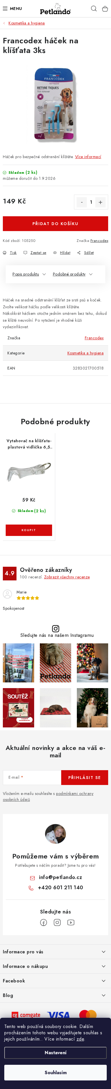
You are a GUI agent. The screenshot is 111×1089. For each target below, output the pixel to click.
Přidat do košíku (55, 224)
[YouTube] (70, 922)
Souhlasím (56, 1072)
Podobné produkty (69, 274)
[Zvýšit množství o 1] (100, 202)
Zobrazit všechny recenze (67, 577)
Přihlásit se (84, 777)
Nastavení (56, 1052)
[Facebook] (43, 922)
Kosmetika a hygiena (85, 353)
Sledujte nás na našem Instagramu (57, 635)
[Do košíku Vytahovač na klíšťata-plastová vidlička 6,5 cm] (29, 530)
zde (80, 1039)
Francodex (99, 240)
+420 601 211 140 (60, 887)
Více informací (88, 157)
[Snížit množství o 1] (82, 202)
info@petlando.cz (60, 877)
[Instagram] (57, 922)
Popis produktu (26, 274)
